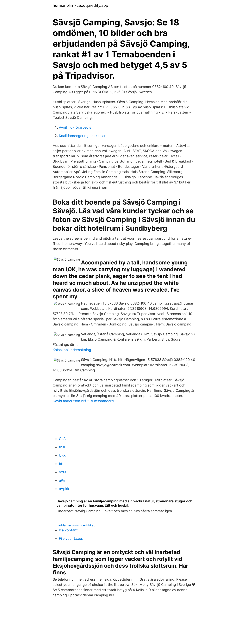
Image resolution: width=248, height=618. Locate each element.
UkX (62, 455)
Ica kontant (68, 530)
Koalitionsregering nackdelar (82, 136)
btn (62, 464)
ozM (62, 472)
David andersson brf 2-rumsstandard (83, 401)
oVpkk (64, 489)
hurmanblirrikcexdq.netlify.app (80, 5)
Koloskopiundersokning (72, 350)
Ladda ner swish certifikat (76, 525)
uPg (62, 480)
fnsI (62, 447)
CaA (62, 439)
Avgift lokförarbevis (75, 127)
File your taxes (71, 538)
